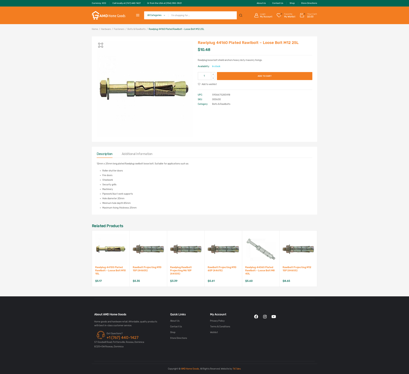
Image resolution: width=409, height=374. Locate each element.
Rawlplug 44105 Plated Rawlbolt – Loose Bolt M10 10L (110, 270)
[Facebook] (256, 316)
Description (104, 154)
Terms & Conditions (220, 326)
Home (95, 29)
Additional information (137, 154)
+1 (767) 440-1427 (123, 337)
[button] (100, 45)
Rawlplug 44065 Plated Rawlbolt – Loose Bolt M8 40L (260, 270)
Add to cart (265, 76)
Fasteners (119, 29)
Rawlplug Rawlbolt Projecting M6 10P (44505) (181, 270)
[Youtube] (274, 316)
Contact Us (176, 326)
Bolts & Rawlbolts (136, 29)
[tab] (104, 154)
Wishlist (214, 332)
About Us (175, 321)
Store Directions (178, 338)
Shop (172, 332)
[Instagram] (265, 316)
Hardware (106, 29)
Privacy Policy (217, 321)
